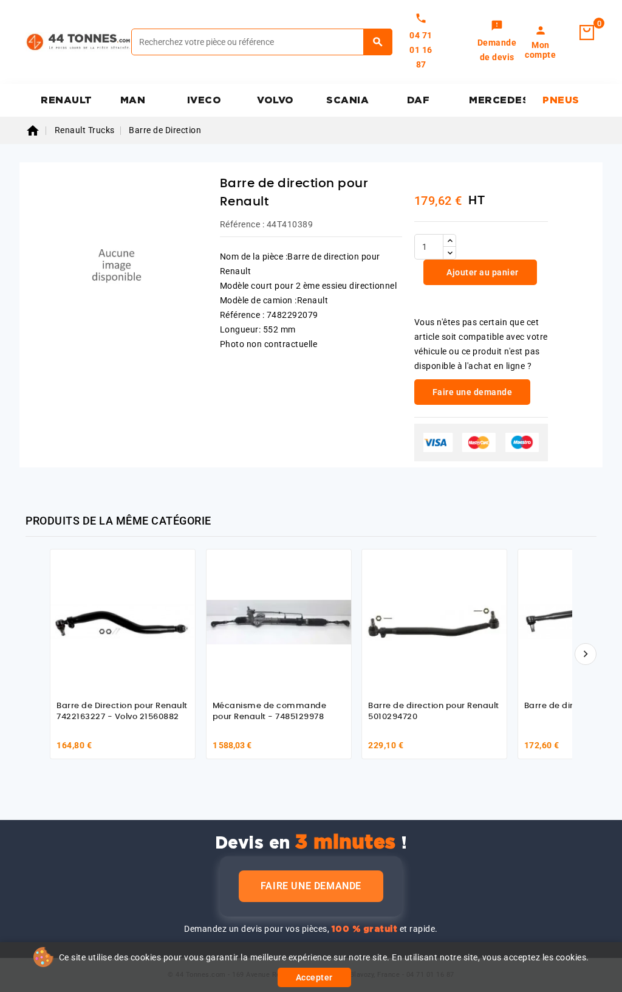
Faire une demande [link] (472, 392)
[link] (497, 41)
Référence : (242, 224)
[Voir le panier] (586, 32)
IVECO (204, 100)
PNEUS (560, 100)
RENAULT (66, 100)
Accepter (314, 977)
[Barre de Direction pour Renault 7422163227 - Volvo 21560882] (123, 622)
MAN (133, 100)
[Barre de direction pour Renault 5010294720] (434, 622)
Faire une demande (311, 886)
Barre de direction (562, 706)
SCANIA (347, 100)
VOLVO (275, 100)
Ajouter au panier (482, 272)
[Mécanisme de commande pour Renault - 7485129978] (279, 622)
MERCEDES (497, 100)
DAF (418, 100)
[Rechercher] (378, 42)
